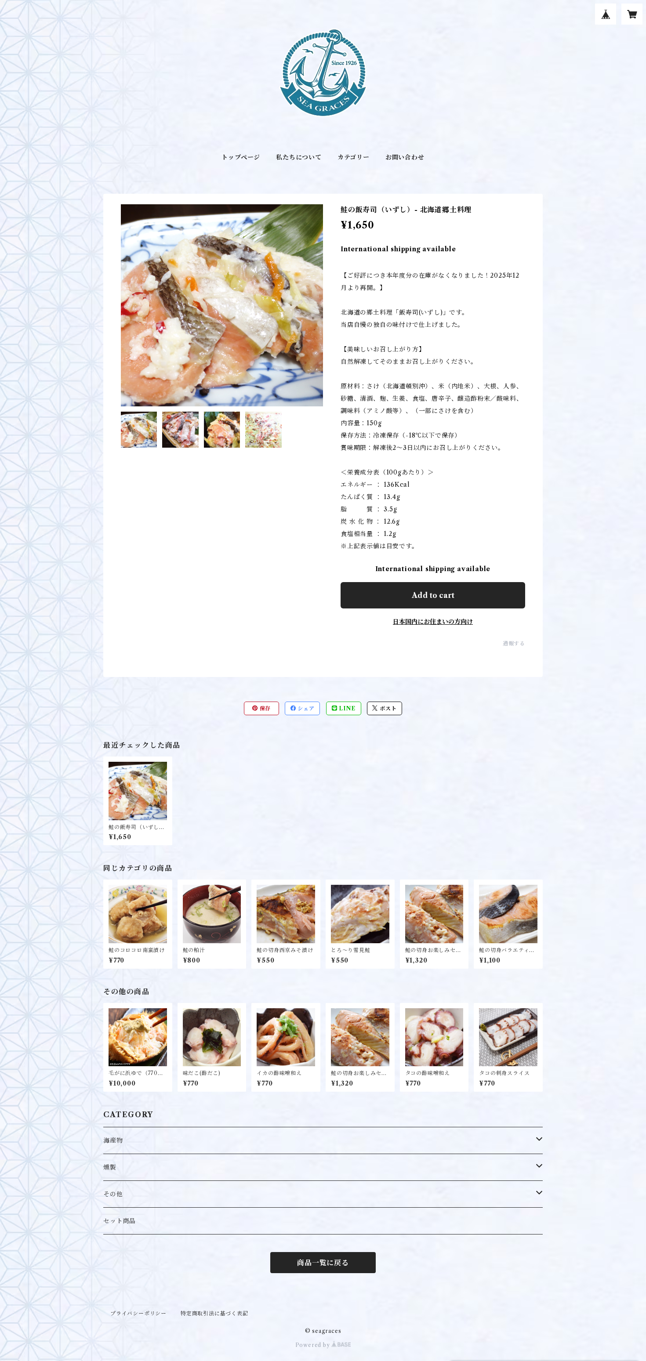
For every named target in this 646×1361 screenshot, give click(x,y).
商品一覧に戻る (323, 1262)
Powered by (313, 1345)
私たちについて (299, 157)
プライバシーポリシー (138, 1313)
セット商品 (119, 1221)
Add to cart (433, 595)
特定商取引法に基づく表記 (214, 1313)
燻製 (109, 1167)
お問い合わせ (405, 157)
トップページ (240, 157)
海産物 (113, 1140)
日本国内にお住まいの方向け (433, 622)
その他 (113, 1194)
